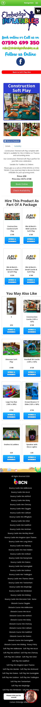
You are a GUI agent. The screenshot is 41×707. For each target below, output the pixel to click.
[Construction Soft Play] (21, 106)
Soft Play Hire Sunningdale (29, 673)
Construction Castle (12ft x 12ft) (31, 319)
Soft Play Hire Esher (29, 657)
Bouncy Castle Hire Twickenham (20, 583)
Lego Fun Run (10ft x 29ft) (11, 403)
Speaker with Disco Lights (31, 445)
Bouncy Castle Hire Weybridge (20, 587)
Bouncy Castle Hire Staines (20, 562)
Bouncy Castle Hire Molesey (20, 546)
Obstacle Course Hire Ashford (20, 616)
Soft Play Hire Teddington (29, 677)
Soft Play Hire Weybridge (20, 685)
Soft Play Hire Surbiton (10, 677)
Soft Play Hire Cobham (12, 657)
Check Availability (21, 190)
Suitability (17, 146)
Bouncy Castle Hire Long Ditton (20, 541)
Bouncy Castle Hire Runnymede (20, 558)
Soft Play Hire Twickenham (20, 681)
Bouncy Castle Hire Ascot (20, 492)
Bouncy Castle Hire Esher (20, 521)
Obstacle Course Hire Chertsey (20, 624)
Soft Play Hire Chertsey (29, 653)
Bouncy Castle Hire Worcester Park (18, 599)
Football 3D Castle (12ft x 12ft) (31, 360)
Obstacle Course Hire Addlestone (20, 607)
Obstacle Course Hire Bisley (20, 620)
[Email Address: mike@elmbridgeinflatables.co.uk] (20, 48)
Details (7, 146)
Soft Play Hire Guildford (20, 661)
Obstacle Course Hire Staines (20, 636)
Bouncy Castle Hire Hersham (20, 529)
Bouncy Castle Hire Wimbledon (20, 591)
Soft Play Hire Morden (11, 669)
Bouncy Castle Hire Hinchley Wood (20, 533)
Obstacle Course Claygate (20, 603)
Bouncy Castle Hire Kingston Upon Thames (20, 537)
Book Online (22, 184)
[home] (3, 3)
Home (34, 599)
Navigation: (29, 3)
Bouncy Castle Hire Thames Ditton (20, 578)
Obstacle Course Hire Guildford (20, 632)
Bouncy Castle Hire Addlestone (20, 488)
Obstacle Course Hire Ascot (20, 611)
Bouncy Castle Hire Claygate (20, 508)
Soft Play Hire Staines (10, 673)
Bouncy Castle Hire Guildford (20, 525)
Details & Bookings (12, 240)
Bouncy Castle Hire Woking (21, 595)
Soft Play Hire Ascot (30, 648)
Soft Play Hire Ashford (11, 653)
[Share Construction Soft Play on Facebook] (21, 141)
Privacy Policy (32, 644)
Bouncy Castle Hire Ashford (20, 496)
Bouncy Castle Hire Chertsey (20, 504)
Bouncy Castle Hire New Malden (20, 550)
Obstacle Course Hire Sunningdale (20, 640)
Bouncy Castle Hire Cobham (20, 513)
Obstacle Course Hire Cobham (20, 628)
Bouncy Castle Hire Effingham (21, 517)
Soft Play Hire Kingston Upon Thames (21, 665)
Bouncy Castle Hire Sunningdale (20, 566)
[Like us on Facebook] (20, 61)
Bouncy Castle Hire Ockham (20, 554)
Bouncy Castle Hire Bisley (20, 500)
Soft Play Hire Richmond (29, 669)
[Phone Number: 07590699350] (20, 43)
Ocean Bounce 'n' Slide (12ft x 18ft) (32, 403)
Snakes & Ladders (11, 444)
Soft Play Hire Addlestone (12, 648)
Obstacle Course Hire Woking (15, 644)
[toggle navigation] (36, 3)
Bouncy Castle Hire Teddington (20, 574)
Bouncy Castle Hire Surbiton (20, 570)
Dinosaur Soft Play (11, 360)
